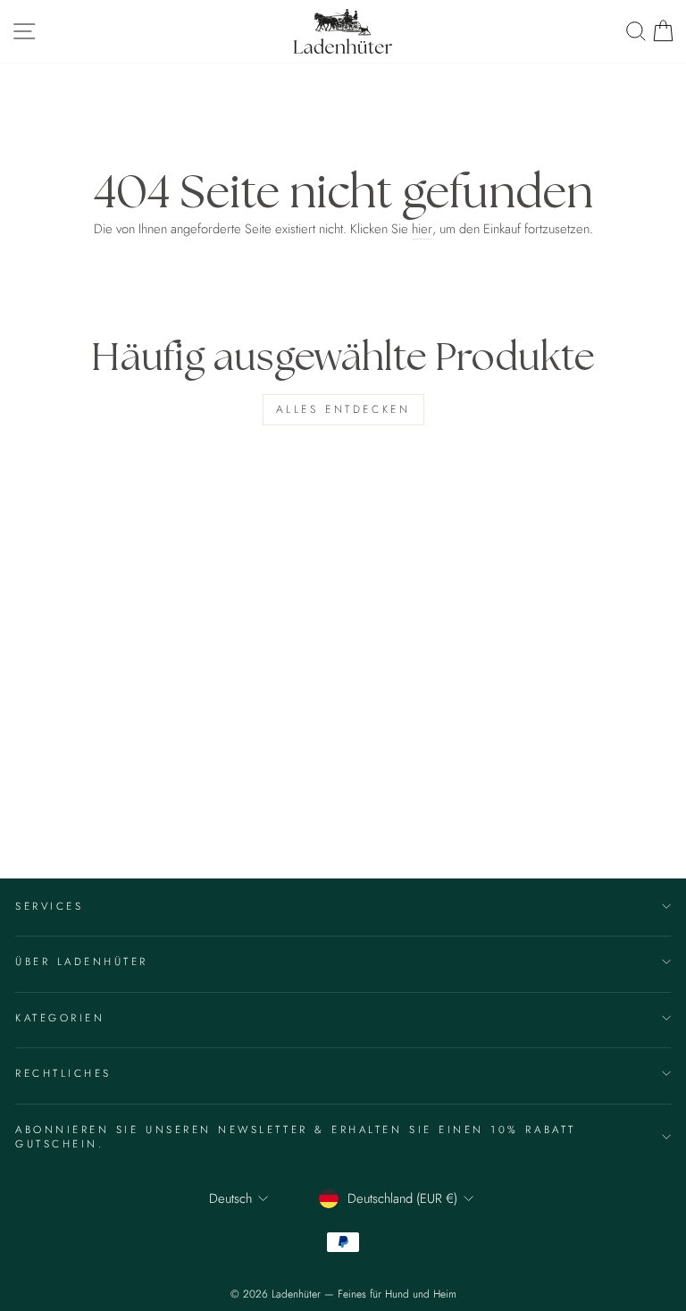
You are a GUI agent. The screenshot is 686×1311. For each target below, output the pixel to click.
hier (422, 229)
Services (49, 905)
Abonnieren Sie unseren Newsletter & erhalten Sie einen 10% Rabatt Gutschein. (295, 1136)
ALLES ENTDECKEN (343, 409)
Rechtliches (63, 1072)
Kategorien (60, 1017)
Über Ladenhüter (81, 961)
